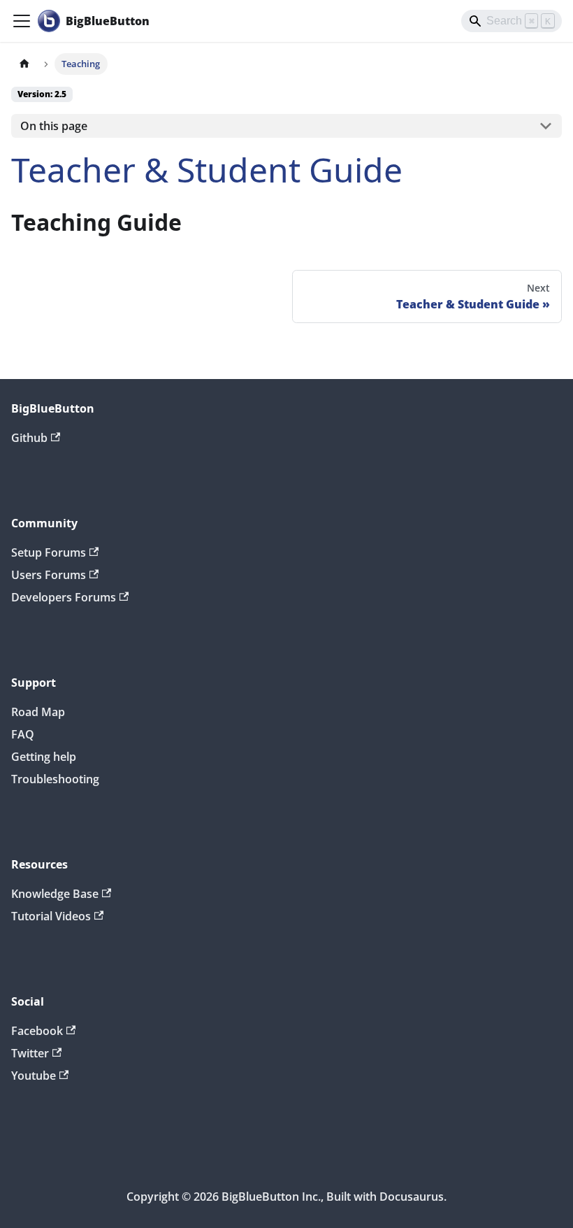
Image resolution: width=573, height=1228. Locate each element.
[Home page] (24, 64)
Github (29, 437)
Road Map (38, 712)
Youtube (33, 1075)
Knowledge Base (55, 893)
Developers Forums (63, 597)
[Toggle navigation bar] (21, 20)
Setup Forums (48, 552)
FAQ (22, 734)
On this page (53, 126)
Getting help (43, 756)
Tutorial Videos (51, 916)
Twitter (30, 1053)
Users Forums (48, 575)
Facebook (37, 1030)
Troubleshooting (55, 779)
